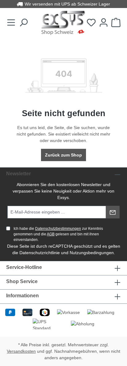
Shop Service (22, 281)
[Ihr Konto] (104, 23)
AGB (51, 234)
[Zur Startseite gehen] (63, 22)
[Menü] (11, 23)
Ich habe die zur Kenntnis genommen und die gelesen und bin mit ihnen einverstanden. (58, 234)
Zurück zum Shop (63, 154)
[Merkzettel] (91, 23)
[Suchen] (23, 23)
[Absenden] (113, 212)
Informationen (22, 295)
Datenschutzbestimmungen (58, 228)
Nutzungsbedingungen (92, 252)
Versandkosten (21, 351)
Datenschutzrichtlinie (39, 252)
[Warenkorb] (116, 23)
